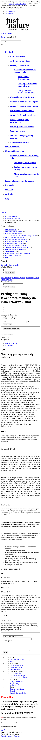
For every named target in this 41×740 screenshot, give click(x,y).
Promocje (8, 257)
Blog (11, 661)
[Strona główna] (17, 31)
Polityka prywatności (17, 681)
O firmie (12, 691)
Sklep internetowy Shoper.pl (10, 736)
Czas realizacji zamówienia (19, 677)
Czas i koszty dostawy (17, 675)
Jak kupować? (14, 685)
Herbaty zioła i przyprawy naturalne (17, 253)
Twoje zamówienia (16, 665)
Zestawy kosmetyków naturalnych (17, 247)
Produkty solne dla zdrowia (14, 249)
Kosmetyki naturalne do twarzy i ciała (23, 236)
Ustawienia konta (16, 667)
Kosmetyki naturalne (12, 234)
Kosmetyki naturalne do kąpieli (16, 239)
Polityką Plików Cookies (17, 4)
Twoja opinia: (7, 641)
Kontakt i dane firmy (17, 689)
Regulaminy (14, 683)
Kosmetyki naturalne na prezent (16, 241)
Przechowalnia (15, 669)
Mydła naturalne (11, 230)
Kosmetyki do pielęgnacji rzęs (15, 245)
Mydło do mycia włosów (14, 232)
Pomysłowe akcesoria (12, 255)
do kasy (3, 37)
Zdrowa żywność (11, 251)
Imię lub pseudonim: (10, 636)
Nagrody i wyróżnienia (18, 693)
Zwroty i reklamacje (17, 659)
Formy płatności (15, 673)
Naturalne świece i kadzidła (14, 243)
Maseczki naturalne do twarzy (15, 237)
